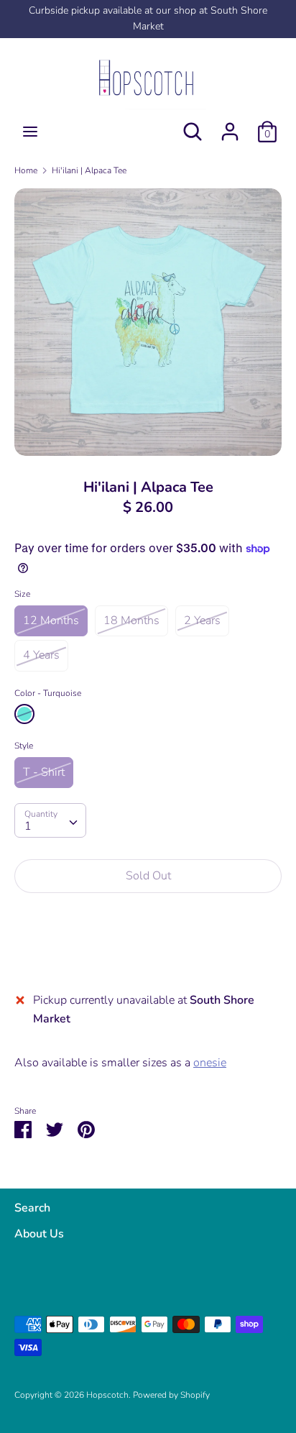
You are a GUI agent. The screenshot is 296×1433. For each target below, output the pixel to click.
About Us (39, 1234)
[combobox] (50, 820)
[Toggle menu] (30, 131)
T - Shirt (44, 772)
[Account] (230, 126)
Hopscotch (107, 1395)
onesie (209, 1063)
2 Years (202, 620)
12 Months (51, 620)
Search (32, 1208)
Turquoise (24, 714)
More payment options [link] (148, 954)
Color (47, 693)
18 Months (131, 620)
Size (22, 594)
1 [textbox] (28, 826)
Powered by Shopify (171, 1395)
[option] (148, 322)
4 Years (41, 655)
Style (23, 745)
